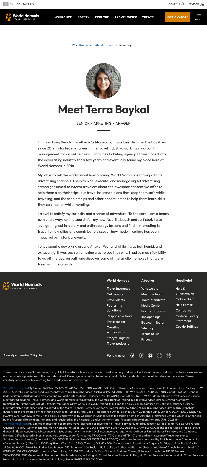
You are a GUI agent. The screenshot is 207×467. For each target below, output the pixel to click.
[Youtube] (150, 355)
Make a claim (185, 299)
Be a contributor (153, 322)
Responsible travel (120, 316)
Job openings (150, 317)
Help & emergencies (185, 290)
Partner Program (153, 311)
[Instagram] (159, 355)
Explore (102, 17)
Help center (184, 305)
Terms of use (150, 334)
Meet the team (152, 294)
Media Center (151, 305)
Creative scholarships (116, 329)
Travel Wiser (126, 17)
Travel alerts (116, 300)
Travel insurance (118, 288)
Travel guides (116, 322)
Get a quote (177, 17)
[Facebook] (141, 355)
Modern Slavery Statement (187, 318)
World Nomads (22, 17)
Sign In (37, 355)
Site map (147, 328)
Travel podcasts (118, 343)
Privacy (146, 339)
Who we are (149, 288)
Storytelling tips (118, 338)
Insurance (63, 17)
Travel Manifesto (153, 300)
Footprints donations (114, 307)
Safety (83, 17)
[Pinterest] (168, 355)
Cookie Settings (187, 326)
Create (148, 17)
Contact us (25, 4)
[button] (199, 17)
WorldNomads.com (15, 388)
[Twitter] (132, 355)
